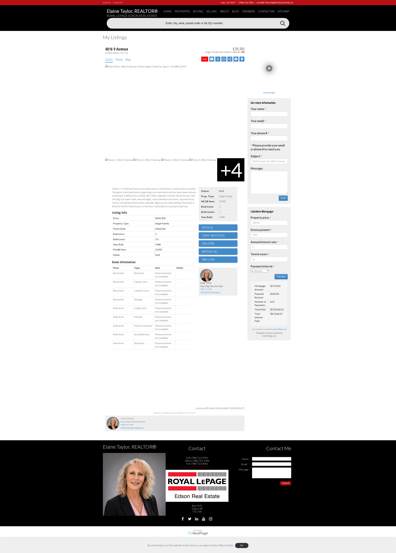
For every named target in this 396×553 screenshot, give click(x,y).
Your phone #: (259, 133)
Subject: (256, 156)
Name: (245, 458)
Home (167, 11)
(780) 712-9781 (206, 289)
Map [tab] (128, 59)
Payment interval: (262, 266)
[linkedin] (197, 519)
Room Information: (124, 262)
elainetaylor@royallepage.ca (210, 292)
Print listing (208, 259)
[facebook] (183, 519)
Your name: (258, 109)
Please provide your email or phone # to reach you (268, 147)
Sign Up (118, 2)
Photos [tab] (119, 59)
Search (282, 23)
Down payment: (260, 229)
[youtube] (203, 519)
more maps (269, 92)
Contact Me (266, 11)
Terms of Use (226, 545)
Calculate (281, 276)
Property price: (260, 217)
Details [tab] (109, 59)
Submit (285, 483)
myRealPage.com (280, 329)
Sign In (107, 2)
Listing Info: (119, 212)
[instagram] (210, 519)
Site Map (283, 11)
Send (283, 198)
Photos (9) (207, 227)
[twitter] (190, 519)
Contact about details (213, 235)
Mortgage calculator (219, 252)
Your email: (257, 121)
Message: (257, 168)
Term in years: (259, 254)
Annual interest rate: (264, 242)
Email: (244, 464)
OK (241, 545)
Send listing (208, 243)
